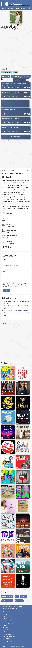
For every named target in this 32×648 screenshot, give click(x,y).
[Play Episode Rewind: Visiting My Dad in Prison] (5, 122)
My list (19, 8)
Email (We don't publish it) (10, 265)
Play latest (6, 76)
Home (5, 614)
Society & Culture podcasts (15, 170)
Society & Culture (7, 72)
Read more (4, 69)
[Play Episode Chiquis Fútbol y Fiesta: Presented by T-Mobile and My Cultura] (5, 87)
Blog (5, 625)
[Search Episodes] (27, 80)
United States (9, 642)
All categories (8, 620)
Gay (16, 596)
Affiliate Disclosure (9, 636)
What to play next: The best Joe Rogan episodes (16, 310)
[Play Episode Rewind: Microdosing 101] (5, 114)
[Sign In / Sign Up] (29, 8)
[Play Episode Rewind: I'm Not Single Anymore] (5, 131)
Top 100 (4, 8)
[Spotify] (6, 247)
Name (4, 259)
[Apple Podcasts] (4, 247)
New (5, 616)
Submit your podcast (10, 623)
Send (6, 290)
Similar (26, 76)
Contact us (7, 632)
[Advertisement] (16, 48)
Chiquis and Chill (25, 170)
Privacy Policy (8, 634)
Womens (23, 596)
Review (5, 271)
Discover (11, 8)
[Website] (9, 247)
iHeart (8, 215)
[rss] (11, 247)
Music (15, 72)
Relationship (19, 601)
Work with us (8, 638)
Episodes (16, 76)
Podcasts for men (7, 601)
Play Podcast (5, 170)
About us (6, 629)
